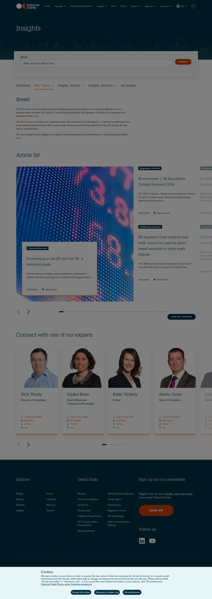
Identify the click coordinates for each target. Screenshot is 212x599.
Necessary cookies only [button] (107, 592)
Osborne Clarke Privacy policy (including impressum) (66, 584)
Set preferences (132, 592)
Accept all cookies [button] (81, 592)
